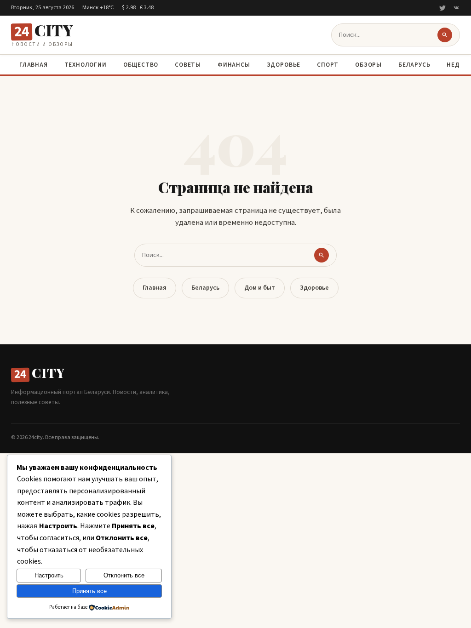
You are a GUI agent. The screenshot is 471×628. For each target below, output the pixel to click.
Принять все (89, 591)
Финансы (234, 64)
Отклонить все (123, 575)
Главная (33, 64)
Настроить (48, 575)
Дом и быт (259, 287)
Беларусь (414, 64)
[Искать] (444, 35)
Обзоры (368, 64)
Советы (188, 64)
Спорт (328, 64)
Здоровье (283, 64)
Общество (140, 64)
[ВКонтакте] (456, 7)
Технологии (85, 64)
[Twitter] (442, 7)
